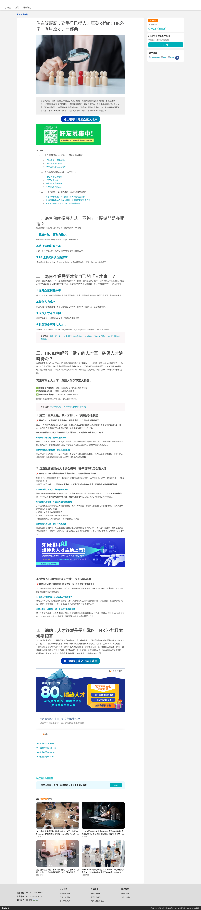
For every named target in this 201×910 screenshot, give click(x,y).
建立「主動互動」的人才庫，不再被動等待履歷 (65, 197)
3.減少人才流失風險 (54, 183)
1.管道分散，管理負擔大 (56, 160)
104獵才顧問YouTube (45, 756)
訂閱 (166, 44)
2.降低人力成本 (52, 180)
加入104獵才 (126, 897)
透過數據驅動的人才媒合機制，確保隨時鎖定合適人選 (68, 200)
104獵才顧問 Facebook (46, 748)
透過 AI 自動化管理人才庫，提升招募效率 (63, 203)
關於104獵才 (126, 893)
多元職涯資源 (65, 901)
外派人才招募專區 (97, 901)
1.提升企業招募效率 (54, 177)
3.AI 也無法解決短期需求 (56, 166)
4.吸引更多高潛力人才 (55, 186)
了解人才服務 (65, 897)
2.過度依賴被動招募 (54, 163)
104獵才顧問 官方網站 (45, 743)
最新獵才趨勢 (95, 897)
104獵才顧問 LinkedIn (45, 752)
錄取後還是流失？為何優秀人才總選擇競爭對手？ (69, 406)
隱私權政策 (5, 908)
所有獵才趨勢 (22, 14)
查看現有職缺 (65, 893)
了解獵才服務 (95, 893)
